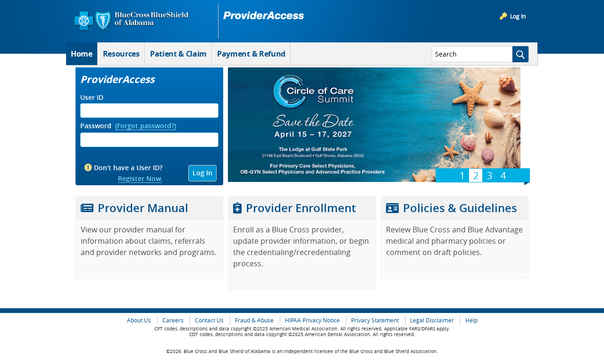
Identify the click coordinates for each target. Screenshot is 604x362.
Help (471, 320)
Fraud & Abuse (254, 320)
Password (95, 126)
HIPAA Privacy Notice (312, 320)
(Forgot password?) (145, 126)
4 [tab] (503, 175)
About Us (139, 320)
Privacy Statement (375, 320)
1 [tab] (462, 175)
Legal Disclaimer (432, 320)
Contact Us (209, 320)
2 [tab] (475, 175)
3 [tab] (489, 175)
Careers (173, 320)
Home (81, 54)
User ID (91, 97)
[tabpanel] (374, 125)
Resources (121, 54)
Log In (518, 16)
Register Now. (140, 178)
